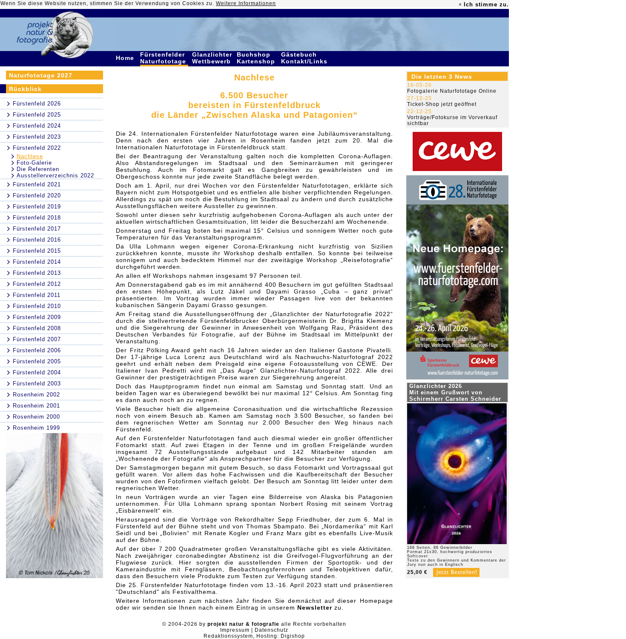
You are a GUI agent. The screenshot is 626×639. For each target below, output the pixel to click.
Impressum (235, 630)
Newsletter (314, 607)
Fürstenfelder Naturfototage (164, 58)
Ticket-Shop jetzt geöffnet (442, 104)
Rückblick (25, 89)
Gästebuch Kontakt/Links (305, 58)
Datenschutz (271, 630)
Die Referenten (38, 169)
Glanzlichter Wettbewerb (212, 58)
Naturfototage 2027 (40, 75)
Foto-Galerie (34, 163)
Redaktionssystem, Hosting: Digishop (254, 636)
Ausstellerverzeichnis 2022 (55, 175)
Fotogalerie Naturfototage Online (452, 91)
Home (126, 57)
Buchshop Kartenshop (257, 58)
